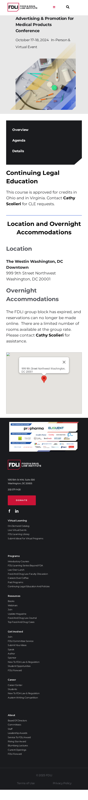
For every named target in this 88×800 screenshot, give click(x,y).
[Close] (64, 362)
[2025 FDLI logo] (22, 7)
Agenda (18, 140)
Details (18, 151)
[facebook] (9, 511)
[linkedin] (16, 511)
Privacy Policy (62, 783)
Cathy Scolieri (50, 335)
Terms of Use (26, 783)
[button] (44, 379)
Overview (20, 130)
